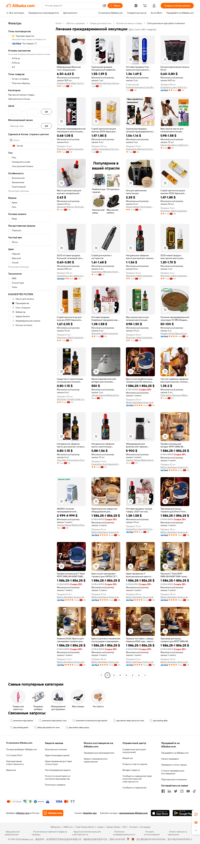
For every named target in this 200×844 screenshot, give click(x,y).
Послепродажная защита (57, 770)
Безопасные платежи (56, 749)
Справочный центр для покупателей (134, 750)
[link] (196, 814)
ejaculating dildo (160, 721)
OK (46, 111)
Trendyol (133, 827)
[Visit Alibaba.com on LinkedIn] (169, 791)
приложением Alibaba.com (133, 813)
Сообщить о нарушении (134, 787)
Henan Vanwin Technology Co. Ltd (140, 206)
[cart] (145, 6)
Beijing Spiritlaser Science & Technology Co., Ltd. (140, 402)
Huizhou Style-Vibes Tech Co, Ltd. (71, 83)
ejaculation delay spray (79, 727)
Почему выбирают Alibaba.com (21, 749)
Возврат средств (131, 770)
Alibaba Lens (22, 813)
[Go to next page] (145, 675)
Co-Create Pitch (14, 755)
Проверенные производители (99, 753)
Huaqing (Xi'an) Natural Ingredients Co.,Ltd (174, 333)
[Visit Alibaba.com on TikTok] (194, 791)
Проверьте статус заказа (174, 764)
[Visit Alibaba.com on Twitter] (176, 791)
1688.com (68, 827)
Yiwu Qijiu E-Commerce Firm (71, 460)
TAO (124, 827)
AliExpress (55, 827)
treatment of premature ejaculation (91, 721)
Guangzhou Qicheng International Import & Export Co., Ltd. (105, 83)
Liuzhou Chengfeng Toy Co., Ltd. (105, 149)
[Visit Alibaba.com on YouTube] (188, 791)
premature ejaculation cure (54, 721)
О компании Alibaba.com (19, 743)
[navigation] (30, 349)
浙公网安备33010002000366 (151, 839)
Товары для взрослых (100, 23)
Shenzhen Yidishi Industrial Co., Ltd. (71, 149)
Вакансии (11, 770)
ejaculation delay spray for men (130, 721)
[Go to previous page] (101, 675)
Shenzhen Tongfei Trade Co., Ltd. (71, 399)
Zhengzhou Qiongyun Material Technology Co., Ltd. (174, 395)
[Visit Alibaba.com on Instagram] (182, 791)
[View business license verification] (128, 839)
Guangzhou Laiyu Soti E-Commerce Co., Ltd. (174, 87)
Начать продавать (170, 759)
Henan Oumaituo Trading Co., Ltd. (174, 145)
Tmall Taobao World (84, 827)
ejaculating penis (20, 727)
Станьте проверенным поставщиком (172, 772)
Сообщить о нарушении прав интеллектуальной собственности (137, 779)
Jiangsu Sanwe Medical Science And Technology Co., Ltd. (105, 395)
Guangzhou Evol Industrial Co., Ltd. (105, 464)
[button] (104, 6)
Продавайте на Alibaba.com (175, 753)
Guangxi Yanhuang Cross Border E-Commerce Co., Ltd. (140, 87)
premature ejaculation (23, 721)
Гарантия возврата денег (57, 755)
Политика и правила (55, 784)
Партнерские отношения (174, 779)
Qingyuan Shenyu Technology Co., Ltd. (71, 206)
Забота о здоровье (75, 23)
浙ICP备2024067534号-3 (180, 839)
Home (59, 23)
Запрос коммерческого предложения (96, 760)
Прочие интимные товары (129, 23)
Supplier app (90, 813)
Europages (145, 827)
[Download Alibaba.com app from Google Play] (183, 813)
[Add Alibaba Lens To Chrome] (52, 813)
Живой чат (127, 758)
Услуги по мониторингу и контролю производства (57, 777)
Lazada (100, 827)
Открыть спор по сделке (134, 764)
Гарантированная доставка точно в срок (58, 762)
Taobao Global (113, 827)
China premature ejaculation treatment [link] (166, 23)
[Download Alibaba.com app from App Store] (160, 813)
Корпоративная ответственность (15, 762)
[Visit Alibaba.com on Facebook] (163, 791)
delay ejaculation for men (48, 727)
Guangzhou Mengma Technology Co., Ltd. (140, 149)
